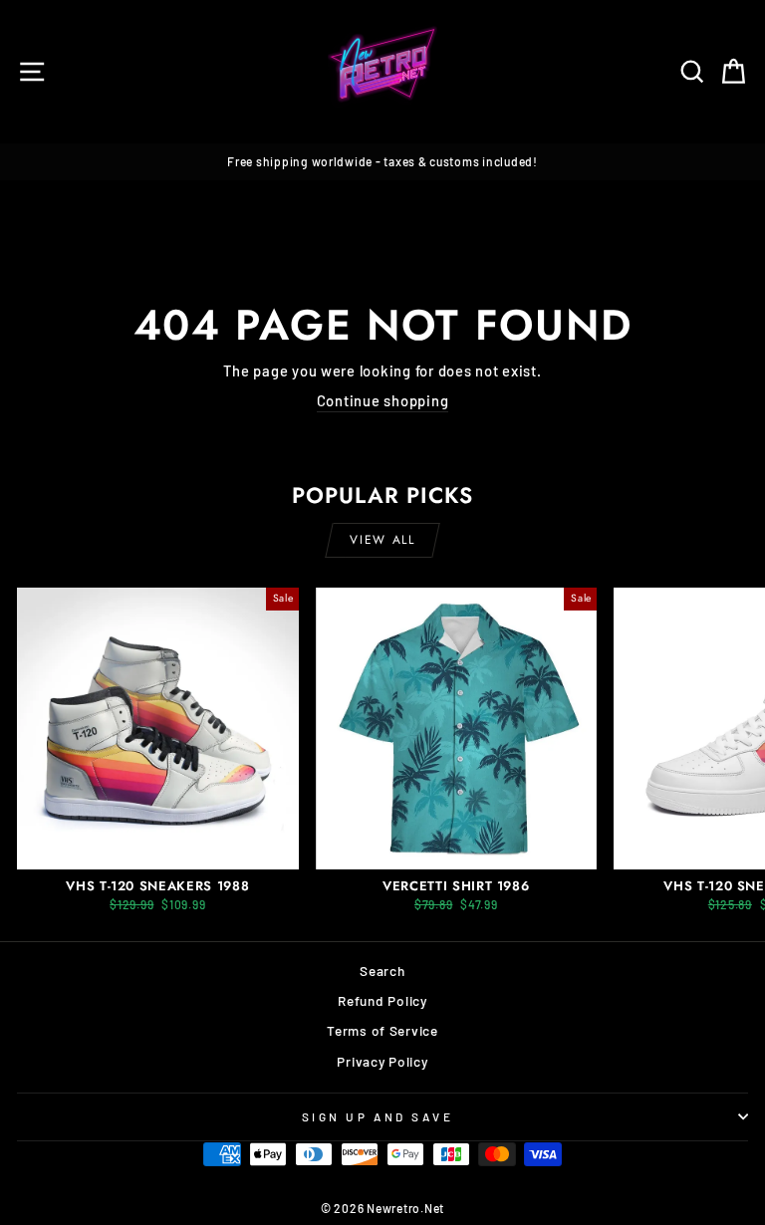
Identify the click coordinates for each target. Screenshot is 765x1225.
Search (382, 970)
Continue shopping (383, 400)
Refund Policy (382, 1000)
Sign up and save (378, 1116)
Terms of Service (382, 1030)
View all (382, 540)
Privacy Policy (382, 1061)
